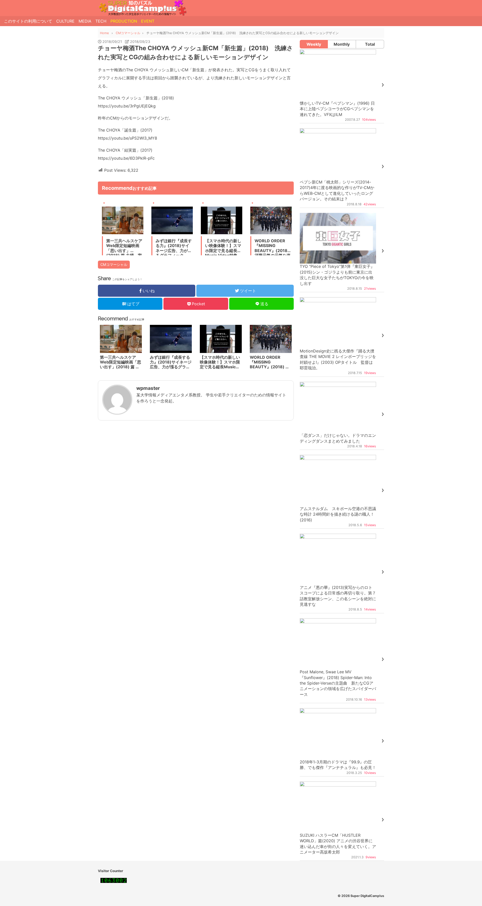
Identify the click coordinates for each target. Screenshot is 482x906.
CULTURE (65, 21)
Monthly (342, 44)
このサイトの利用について (28, 21)
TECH (100, 21)
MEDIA (85, 21)
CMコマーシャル (113, 264)
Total (370, 44)
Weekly (314, 44)
